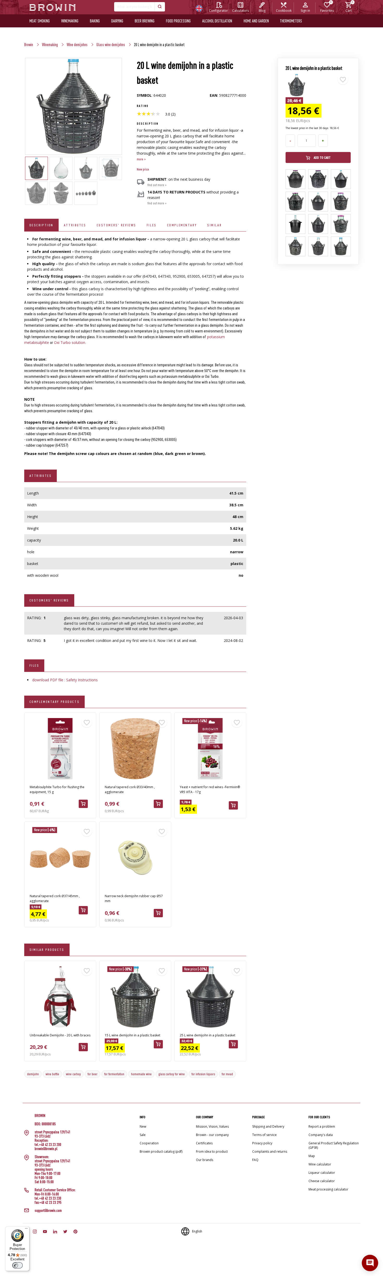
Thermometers (291, 21)
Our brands (204, 1160)
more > (141, 159)
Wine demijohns (77, 44)
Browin (28, 44)
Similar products (46, 949)
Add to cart (322, 157)
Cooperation (149, 1143)
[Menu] (26, 1229)
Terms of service (264, 1135)
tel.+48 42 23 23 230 (48, 1198)
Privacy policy (262, 1143)
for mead (227, 1074)
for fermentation (114, 1074)
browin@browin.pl (46, 1149)
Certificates (204, 1143)
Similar (214, 225)
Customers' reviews (116, 225)
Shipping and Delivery (268, 1126)
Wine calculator (319, 1164)
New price (143, 169)
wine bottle (52, 1074)
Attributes (75, 225)
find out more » (156, 185)
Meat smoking (39, 21)
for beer (92, 1074)
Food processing (178, 21)
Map (311, 1156)
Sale (143, 1135)
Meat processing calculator (328, 1189)
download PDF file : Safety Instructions (65, 679)
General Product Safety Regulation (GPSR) (333, 1145)
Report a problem (321, 1126)
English (197, 1231)
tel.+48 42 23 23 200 (48, 1145)
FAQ (255, 1160)
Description (41, 225)
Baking (95, 21)
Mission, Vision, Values (212, 1126)
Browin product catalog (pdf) (161, 1151)
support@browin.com (48, 1210)
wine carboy (73, 1074)
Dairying (117, 21)
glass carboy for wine (171, 1074)
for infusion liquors (203, 1074)
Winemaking (69, 21)
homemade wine (141, 1074)
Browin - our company (212, 1135)
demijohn (33, 1074)
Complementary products (54, 702)
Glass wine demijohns (110, 44)
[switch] (17, 1265)
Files (152, 225)
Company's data (320, 1135)
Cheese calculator (321, 1181)
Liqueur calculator (321, 1172)
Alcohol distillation (217, 21)
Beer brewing (145, 21)
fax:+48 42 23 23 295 (48, 1202)
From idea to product (212, 1151)
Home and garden (256, 21)
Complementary (182, 225)
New (143, 1126)
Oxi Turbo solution (69, 342)
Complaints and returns (269, 1151)
